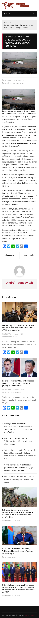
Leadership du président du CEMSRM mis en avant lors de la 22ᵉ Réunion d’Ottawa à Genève (19, 327)
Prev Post (11, 255)
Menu (7, 14)
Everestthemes (30, 615)
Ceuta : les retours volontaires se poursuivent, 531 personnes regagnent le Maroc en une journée (20, 468)
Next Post (28, 255)
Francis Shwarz (16, 392)
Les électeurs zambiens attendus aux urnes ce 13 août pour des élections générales (19, 479)
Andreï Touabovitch (17, 83)
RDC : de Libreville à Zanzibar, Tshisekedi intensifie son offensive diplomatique (18, 441)
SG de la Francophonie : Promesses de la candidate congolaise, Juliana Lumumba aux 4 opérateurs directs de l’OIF (20, 454)
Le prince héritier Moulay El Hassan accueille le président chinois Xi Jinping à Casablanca (18, 383)
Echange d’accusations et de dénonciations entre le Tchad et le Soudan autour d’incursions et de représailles (18, 428)
